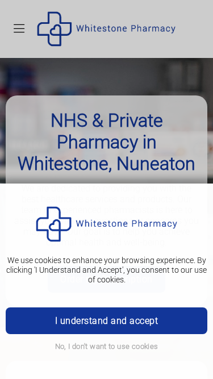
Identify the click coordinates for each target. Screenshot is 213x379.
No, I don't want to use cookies (106, 346)
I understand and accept (106, 320)
